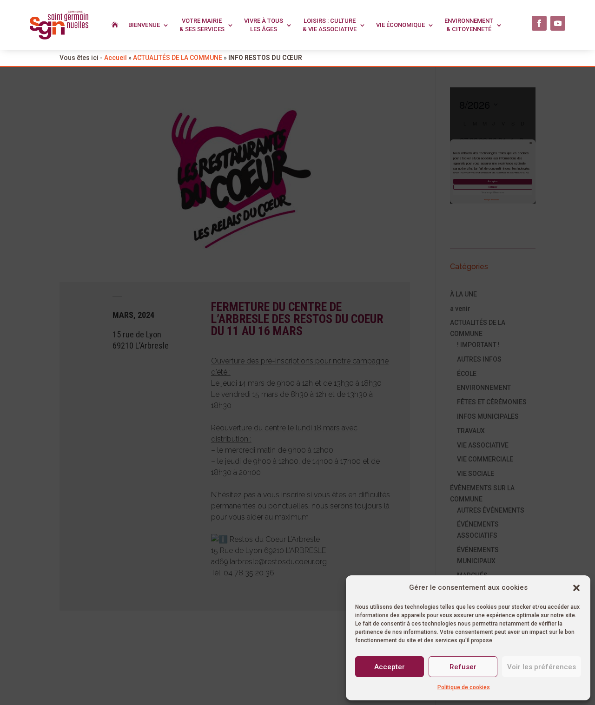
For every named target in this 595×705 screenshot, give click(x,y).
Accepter (389, 667)
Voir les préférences (541, 667)
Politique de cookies (463, 687)
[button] (576, 588)
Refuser (463, 667)
